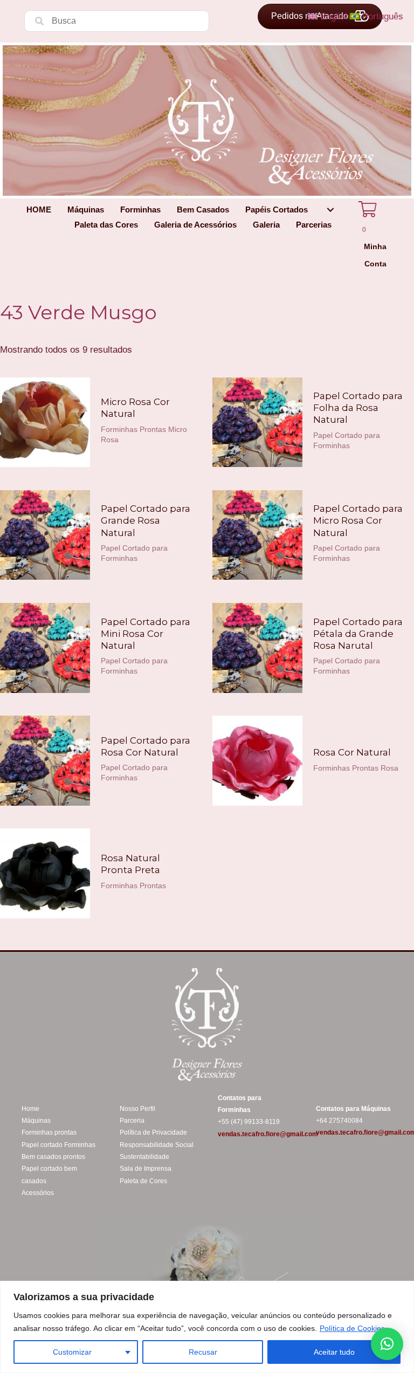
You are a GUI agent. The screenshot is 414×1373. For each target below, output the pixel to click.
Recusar (203, 1352)
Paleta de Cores (143, 1181)
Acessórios (38, 1193)
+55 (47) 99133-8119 (249, 1121)
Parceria (132, 1120)
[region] (207, 1327)
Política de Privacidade (153, 1132)
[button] (330, 209)
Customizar (72, 1352)
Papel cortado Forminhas (58, 1145)
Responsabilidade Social (157, 1145)
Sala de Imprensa (145, 1168)
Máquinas (36, 1120)
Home (30, 1109)
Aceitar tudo (334, 1352)
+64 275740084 (339, 1120)
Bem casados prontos (53, 1157)
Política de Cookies (352, 1328)
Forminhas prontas (49, 1132)
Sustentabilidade (144, 1157)
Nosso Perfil (137, 1109)
